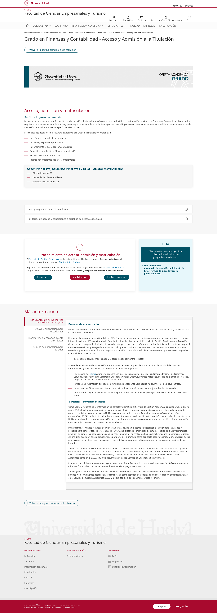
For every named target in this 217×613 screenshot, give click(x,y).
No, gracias (182, 606)
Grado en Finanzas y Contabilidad (81, 32)
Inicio (26, 32)
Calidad (135, 25)
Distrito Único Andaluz (70, 262)
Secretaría (61, 25)
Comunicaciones (74, 556)
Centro (93, 374)
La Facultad (40, 25)
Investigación (167, 25)
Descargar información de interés (88, 401)
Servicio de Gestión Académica (44, 259)
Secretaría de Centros (113, 267)
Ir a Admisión (80, 277)
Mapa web (117, 561)
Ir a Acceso (43, 277)
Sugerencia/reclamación (124, 566)
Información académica (86, 25)
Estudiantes (115, 25)
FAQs (114, 556)
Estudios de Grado (58, 32)
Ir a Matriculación (116, 277)
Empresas (149, 25)
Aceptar (161, 606)
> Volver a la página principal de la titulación (51, 49)
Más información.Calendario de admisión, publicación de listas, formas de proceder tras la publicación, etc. (164, 269)
